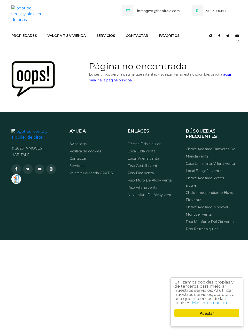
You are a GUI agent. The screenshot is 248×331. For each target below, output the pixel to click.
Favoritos (169, 35)
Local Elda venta (141, 151)
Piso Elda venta (141, 173)
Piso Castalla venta (143, 166)
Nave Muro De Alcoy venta (150, 195)
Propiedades (24, 35)
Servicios (105, 35)
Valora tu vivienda (66, 35)
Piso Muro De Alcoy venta (150, 180)
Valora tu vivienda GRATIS (91, 173)
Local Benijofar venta (203, 171)
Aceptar (207, 313)
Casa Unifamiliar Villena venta (210, 163)
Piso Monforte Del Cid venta (210, 222)
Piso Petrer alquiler (202, 229)
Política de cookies (85, 151)
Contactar (137, 35)
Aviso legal (78, 144)
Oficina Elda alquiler (144, 144)
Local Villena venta (143, 158)
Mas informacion (209, 302)
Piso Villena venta (142, 187)
